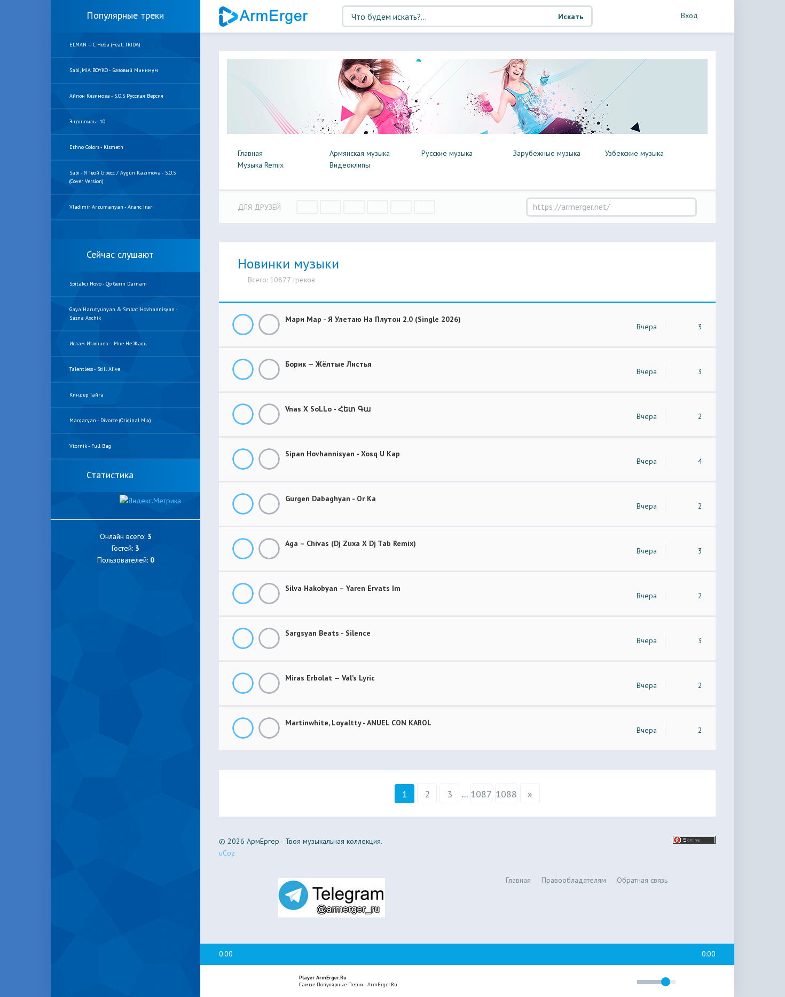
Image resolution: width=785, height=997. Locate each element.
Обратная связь (642, 880)
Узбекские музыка (634, 153)
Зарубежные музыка (546, 153)
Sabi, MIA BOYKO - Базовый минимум (113, 70)
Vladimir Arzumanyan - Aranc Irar (110, 206)
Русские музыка (447, 153)
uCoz (227, 853)
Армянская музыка (359, 153)
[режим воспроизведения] (583, 983)
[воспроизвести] (248, 981)
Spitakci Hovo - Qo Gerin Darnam (108, 283)
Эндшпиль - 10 (87, 121)
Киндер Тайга (86, 394)
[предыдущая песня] (226, 981)
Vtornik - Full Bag (90, 445)
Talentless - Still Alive (94, 369)
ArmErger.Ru (264, 16)
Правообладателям (573, 880)
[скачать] (269, 324)
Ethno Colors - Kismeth (96, 147)
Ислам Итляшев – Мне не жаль (107, 343)
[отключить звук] (624, 981)
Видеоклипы (349, 165)
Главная (250, 153)
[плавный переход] (558, 984)
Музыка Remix (261, 165)
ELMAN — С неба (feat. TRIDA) (104, 44)
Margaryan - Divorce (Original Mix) (110, 420)
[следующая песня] (271, 981)
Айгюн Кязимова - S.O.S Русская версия (116, 95)
